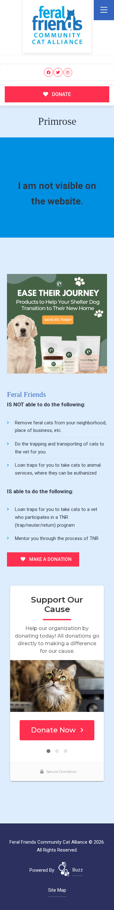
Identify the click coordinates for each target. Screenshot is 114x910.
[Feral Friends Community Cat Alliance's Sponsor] (57, 323)
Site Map (57, 890)
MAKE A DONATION (50, 559)
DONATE (61, 94)
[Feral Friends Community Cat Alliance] (57, 25)
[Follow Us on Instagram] (68, 72)
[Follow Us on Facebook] (48, 72)
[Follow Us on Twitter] (58, 72)
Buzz (78, 870)
